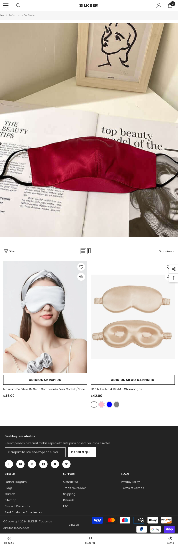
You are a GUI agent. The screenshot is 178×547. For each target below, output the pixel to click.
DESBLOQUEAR (83, 452)
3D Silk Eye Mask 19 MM (116, 389)
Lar (2, 15)
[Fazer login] (159, 5)
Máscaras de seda (22, 15)
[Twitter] (66, 464)
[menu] (5, 5)
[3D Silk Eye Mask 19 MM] (133, 317)
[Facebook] (9, 464)
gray (117, 404)
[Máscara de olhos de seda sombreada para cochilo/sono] (45, 317)
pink (101, 404)
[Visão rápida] (81, 277)
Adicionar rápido (45, 380)
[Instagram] (20, 464)
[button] (83, 251)
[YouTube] (55, 464)
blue (109, 404)
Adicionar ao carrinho (133, 380)
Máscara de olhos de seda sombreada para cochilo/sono (44, 389)
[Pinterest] (32, 464)
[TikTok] (43, 464)
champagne (94, 404)
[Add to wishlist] (81, 267)
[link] (90, 540)
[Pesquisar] (18, 5)
